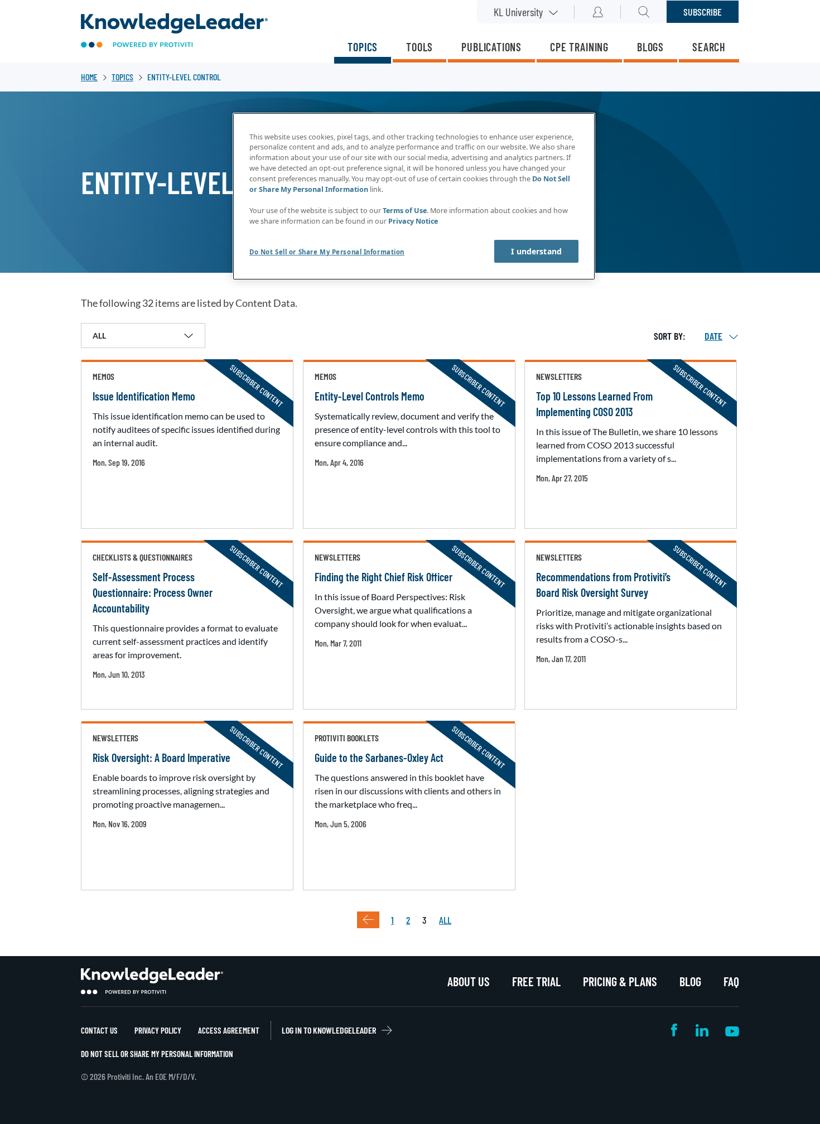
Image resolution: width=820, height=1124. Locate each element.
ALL (445, 920)
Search (709, 47)
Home (89, 76)
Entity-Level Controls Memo (370, 396)
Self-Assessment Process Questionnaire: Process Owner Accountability (153, 592)
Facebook (675, 1030)
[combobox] (713, 336)
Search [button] (644, 12)
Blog (690, 981)
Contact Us (99, 1030)
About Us (468, 981)
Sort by (668, 336)
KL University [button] (518, 11)
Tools (419, 47)
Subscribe (702, 12)
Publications (491, 47)
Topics (363, 47)
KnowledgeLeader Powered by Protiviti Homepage (152, 981)
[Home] (174, 31)
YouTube (732, 1030)
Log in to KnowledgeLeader (329, 1030)
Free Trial (536, 981)
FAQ (731, 981)
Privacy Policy (157, 1030)
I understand (536, 251)
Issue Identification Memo (144, 396)
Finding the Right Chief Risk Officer (383, 576)
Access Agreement (228, 1030)
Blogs (650, 47)
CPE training (579, 47)
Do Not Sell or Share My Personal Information (157, 1054)
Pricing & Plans (620, 981)
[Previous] (368, 919)
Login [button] (597, 12)
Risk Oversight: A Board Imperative (161, 757)
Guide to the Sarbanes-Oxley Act (379, 757)
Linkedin (702, 1030)
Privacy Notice (413, 221)
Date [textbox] (713, 336)
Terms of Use (405, 210)
